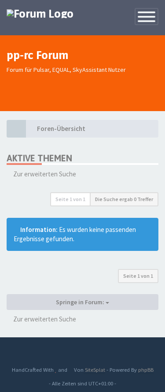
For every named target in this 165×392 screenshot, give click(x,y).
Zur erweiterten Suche (44, 174)
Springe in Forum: (81, 302)
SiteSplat (94, 369)
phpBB (146, 369)
